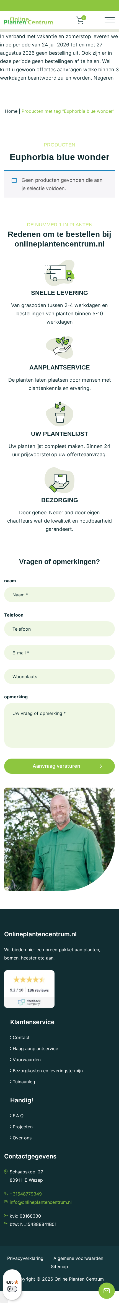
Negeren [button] (104, 78)
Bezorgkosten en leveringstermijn (48, 1070)
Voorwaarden (27, 1059)
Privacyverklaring (26, 1258)
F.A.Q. (18, 1115)
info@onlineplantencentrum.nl (41, 1202)
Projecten (23, 1126)
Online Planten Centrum (79, 1279)
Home (11, 111)
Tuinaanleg (24, 1081)
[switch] (12, 1289)
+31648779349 (26, 1194)
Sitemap (59, 1266)
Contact (21, 1037)
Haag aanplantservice (35, 1048)
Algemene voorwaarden (78, 1258)
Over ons (22, 1138)
